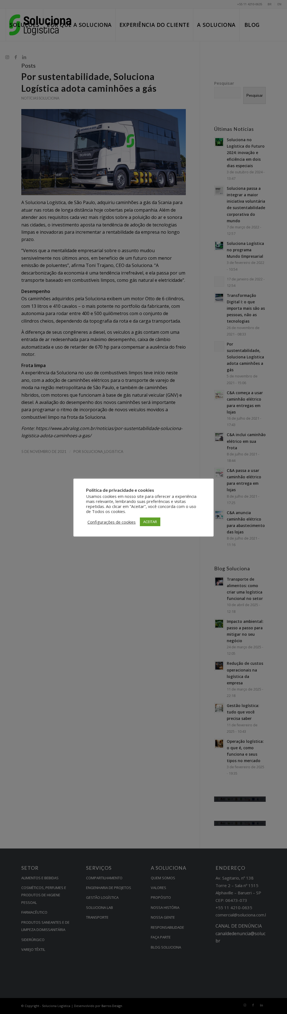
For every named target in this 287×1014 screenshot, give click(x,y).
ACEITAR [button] (150, 521)
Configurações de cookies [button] (111, 521)
